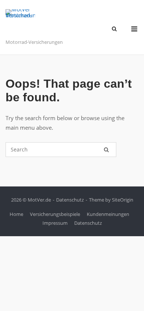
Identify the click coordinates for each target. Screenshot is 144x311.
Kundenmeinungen (108, 214)
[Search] (106, 149)
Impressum (55, 223)
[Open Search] (114, 29)
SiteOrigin (122, 199)
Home (16, 214)
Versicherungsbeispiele (55, 214)
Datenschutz (70, 199)
